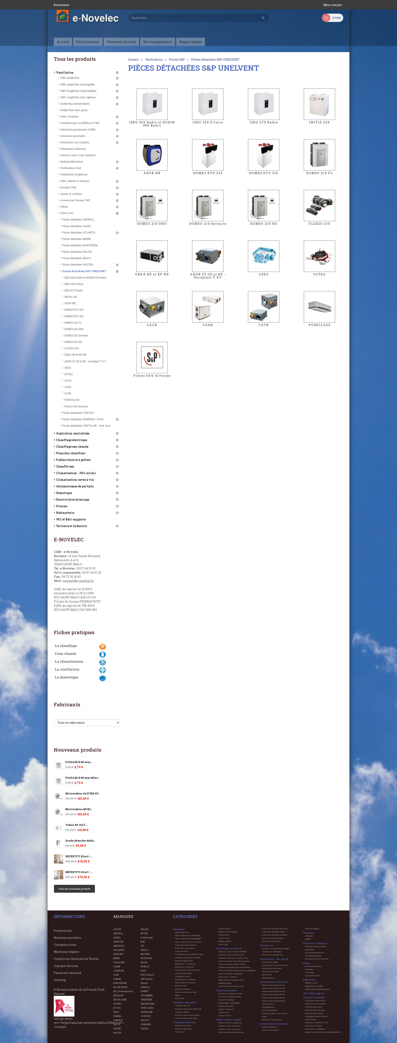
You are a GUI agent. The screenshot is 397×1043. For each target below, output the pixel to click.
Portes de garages (312, 929)
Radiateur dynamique (227, 932)
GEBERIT (118, 1020)
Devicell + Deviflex (226, 1000)
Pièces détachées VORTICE (78, 412)
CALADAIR (119, 962)
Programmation (224, 941)
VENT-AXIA (147, 1007)
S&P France (147, 978)
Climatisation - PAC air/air (76, 473)
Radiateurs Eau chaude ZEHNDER (232, 952)
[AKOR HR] (152, 155)
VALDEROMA (148, 1003)
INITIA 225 (70, 296)
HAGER (117, 1032)
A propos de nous (66, 966)
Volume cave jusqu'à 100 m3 (273, 1001)
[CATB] (263, 307)
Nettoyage (309, 969)
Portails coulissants (270, 1030)
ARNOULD (118, 945)
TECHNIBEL (147, 995)
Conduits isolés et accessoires (274, 1013)
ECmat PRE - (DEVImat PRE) (229, 997)
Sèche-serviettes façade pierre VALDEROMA (236, 970)
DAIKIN (117, 978)
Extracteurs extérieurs (73, 148)
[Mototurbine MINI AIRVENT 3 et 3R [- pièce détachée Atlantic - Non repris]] (58, 796)
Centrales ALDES (182, 1012)
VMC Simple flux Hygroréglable (78, 90)
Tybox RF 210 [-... (76, 825)
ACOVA (117, 929)
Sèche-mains (224, 938)
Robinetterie (65, 513)
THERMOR (146, 999)
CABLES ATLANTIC (226, 1006)
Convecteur (179, 1032)
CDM (116, 974)
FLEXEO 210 (71, 348)
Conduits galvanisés (314, 1007)
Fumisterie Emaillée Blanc (273, 932)
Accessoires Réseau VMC (75, 200)
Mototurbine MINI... (79, 809)
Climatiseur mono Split (272, 968)
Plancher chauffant (70, 453)
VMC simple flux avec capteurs (78, 97)
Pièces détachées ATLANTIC (78, 232)
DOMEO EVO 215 (74, 309)
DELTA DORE (120, 999)
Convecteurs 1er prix (313, 1026)
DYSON (117, 1003)
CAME (116, 966)
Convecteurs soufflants (315, 1029)
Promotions (63, 931)
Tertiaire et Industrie (71, 526)
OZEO (67, 367)
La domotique (66, 677)
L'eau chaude (65, 653)
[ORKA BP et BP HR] (152, 256)
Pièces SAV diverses (76, 406)
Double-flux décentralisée (74, 103)
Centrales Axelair (182, 1006)
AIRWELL (118, 933)
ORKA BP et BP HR (75, 354)
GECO (116, 1024)
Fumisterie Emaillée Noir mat (231, 1032)
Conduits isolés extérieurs (229, 1029)
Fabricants (67, 704)
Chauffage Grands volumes (316, 1016)
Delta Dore (309, 936)
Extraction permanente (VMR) (78, 129)
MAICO (144, 949)
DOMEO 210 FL (72, 322)
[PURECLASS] (319, 307)
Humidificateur (268, 1007)
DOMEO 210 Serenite (76, 335)
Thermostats (223, 1012)
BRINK (116, 958)
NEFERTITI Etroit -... (78, 856)
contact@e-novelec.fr (78, 581)
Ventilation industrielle (315, 1001)
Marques (123, 916)
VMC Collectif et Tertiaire (74, 181)
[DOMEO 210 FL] (319, 155)
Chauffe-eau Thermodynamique (275, 948)
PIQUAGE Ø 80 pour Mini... (82, 777)
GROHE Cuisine (311, 983)
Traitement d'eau (312, 976)
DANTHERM (120, 982)
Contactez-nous (65, 945)
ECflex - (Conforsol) (226, 1009)
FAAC (116, 1011)
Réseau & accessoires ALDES (187, 1015)
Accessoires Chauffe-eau (272, 955)
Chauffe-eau (65, 466)
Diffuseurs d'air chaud (271, 941)
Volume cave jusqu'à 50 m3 (273, 994)
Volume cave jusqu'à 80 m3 (273, 998)
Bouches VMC (68, 187)
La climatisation (69, 661)
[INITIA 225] (319, 104)
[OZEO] (263, 256)
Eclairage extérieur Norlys (316, 946)
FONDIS (117, 1016)
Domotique (64, 493)
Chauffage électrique (71, 440)
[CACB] (152, 307)
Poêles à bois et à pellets (73, 460)
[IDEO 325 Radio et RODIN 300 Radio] (152, 104)
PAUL (143, 970)
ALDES (116, 937)
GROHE (117, 1028)
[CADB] (208, 307)
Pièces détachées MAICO (76, 258)
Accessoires (267, 975)
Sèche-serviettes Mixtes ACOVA (231, 964)
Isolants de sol (224, 1015)
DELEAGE (118, 995)
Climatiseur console (270, 971)
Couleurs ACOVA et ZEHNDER (230, 974)
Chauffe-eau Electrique (271, 952)
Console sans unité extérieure (275, 965)
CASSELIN (118, 970)
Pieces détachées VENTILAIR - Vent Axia (86, 425)
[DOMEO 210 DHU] (152, 205)
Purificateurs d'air (70, 168)
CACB (67, 380)
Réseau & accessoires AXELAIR (188, 1009)
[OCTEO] (319, 256)
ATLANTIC (119, 949)
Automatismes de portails (75, 486)
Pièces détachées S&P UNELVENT (84, 271)
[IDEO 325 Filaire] (208, 104)
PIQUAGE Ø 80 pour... (78, 762)
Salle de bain (224, 935)
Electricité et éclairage (72, 499)
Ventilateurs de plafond (73, 174)
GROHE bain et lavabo (314, 986)
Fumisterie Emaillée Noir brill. (275, 935)
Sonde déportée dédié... (80, 840)
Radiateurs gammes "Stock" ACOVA (233, 958)
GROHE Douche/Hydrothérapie (317, 989)
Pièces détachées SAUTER (77, 264)
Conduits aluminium (314, 1013)
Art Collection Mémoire (314, 953)
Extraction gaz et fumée (315, 1010)
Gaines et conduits (71, 193)
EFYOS (117, 1007)
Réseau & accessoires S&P (186, 1018)
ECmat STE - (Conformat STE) (230, 994)
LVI (142, 945)
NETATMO (146, 958)
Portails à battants (269, 1027)
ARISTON (118, 941)
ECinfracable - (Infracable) (229, 1003)
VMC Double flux (69, 77)
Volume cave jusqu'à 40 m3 (273, 991)
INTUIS (144, 933)
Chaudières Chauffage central (231, 986)
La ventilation (67, 669)
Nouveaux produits (77, 749)
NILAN (144, 962)
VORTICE (146, 1016)
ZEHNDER (146, 1024)
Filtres (64, 206)
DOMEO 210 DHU (74, 329)
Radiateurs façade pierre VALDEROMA (234, 967)
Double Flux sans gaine (73, 110)
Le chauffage (66, 646)
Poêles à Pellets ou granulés (230, 1023)
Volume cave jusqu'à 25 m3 (273, 988)
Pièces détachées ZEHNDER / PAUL (83, 419)
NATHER (145, 954)
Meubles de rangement (272, 1020)
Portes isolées (268, 1004)
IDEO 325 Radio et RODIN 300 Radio (85, 277)
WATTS (145, 1020)
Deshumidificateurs (71, 161)
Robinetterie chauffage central (231, 980)
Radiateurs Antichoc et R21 (316, 1022)
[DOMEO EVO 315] (263, 155)
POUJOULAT (147, 974)
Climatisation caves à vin (75, 480)
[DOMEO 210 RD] (263, 205)
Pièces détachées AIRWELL (78, 219)
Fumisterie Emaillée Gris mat (274, 929)
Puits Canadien (69, 116)
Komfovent (147, 937)
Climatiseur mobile (270, 962)
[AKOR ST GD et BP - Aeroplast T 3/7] (208, 256)
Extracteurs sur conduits (74, 142)
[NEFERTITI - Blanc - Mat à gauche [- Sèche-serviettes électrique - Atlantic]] (58, 859)
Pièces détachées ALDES (76, 226)
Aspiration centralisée (72, 433)
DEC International (123, 991)
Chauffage (309, 972)
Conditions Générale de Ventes (76, 959)
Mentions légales (66, 952)
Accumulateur (224, 929)
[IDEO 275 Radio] (263, 104)
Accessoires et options (227, 977)
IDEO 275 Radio (73, 290)
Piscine (61, 506)
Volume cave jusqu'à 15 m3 (273, 985)
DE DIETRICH (120, 987)
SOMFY (145, 991)
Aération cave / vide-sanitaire (78, 155)
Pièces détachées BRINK (76, 238)
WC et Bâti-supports (71, 519)
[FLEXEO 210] (319, 205)
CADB (67, 387)
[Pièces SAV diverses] (152, 357)
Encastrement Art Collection (317, 959)
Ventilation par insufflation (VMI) (79, 122)
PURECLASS (72, 399)
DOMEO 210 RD (73, 341)
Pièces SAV (66, 213)
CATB (67, 393)
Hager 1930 (309, 950)
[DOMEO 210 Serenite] (208, 205)
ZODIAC (145, 1028)
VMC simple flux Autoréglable (77, 84)
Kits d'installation (269, 1010)
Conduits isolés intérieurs (229, 1026)
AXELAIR (118, 954)
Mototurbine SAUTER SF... (82, 793)
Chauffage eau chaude (72, 447)
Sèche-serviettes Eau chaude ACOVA (234, 961)
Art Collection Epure (313, 956)
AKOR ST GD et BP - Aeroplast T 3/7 (85, 361)
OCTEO (68, 374)
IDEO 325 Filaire (73, 284)
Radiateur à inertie (183, 1025)
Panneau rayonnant (183, 1029)
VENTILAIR (147, 1011)
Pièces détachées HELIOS (77, 251)
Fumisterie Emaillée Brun (273, 938)
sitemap (60, 980)
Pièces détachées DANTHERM (79, 245)
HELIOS (144, 929)
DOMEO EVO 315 (74, 316)
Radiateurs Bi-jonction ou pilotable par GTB (323, 1032)
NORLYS (145, 966)
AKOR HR (70, 303)
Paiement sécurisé (67, 973)
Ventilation (65, 72)
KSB (143, 941)
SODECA (145, 987)
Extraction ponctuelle (72, 136)
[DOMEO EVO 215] (208, 155)
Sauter (144, 982)
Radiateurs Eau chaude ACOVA (231, 955)
